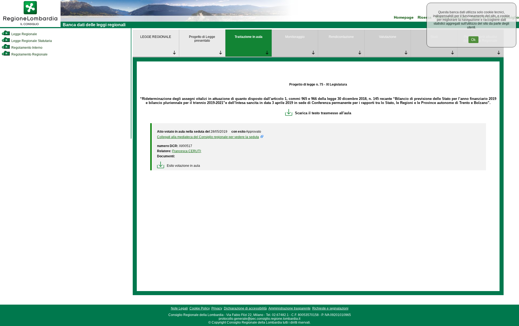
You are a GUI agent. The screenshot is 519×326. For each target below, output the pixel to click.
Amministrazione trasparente (289, 308)
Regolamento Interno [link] (26, 48)
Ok (473, 40)
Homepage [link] (404, 17)
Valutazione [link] (387, 37)
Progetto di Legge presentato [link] (202, 39)
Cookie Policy (199, 308)
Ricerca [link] (424, 17)
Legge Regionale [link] (24, 34)
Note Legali (179, 308)
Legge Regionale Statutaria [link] (31, 41)
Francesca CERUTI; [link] (186, 151)
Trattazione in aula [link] (248, 37)
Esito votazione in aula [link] (183, 166)
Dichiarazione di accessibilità (245, 308)
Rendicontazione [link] (341, 37)
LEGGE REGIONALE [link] (155, 37)
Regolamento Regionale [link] (29, 54)
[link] (30, 26)
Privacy (216, 308)
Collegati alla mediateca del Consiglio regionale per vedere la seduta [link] (208, 137)
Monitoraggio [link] (295, 37)
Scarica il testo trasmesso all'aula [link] (323, 113)
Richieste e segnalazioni (330, 308)
